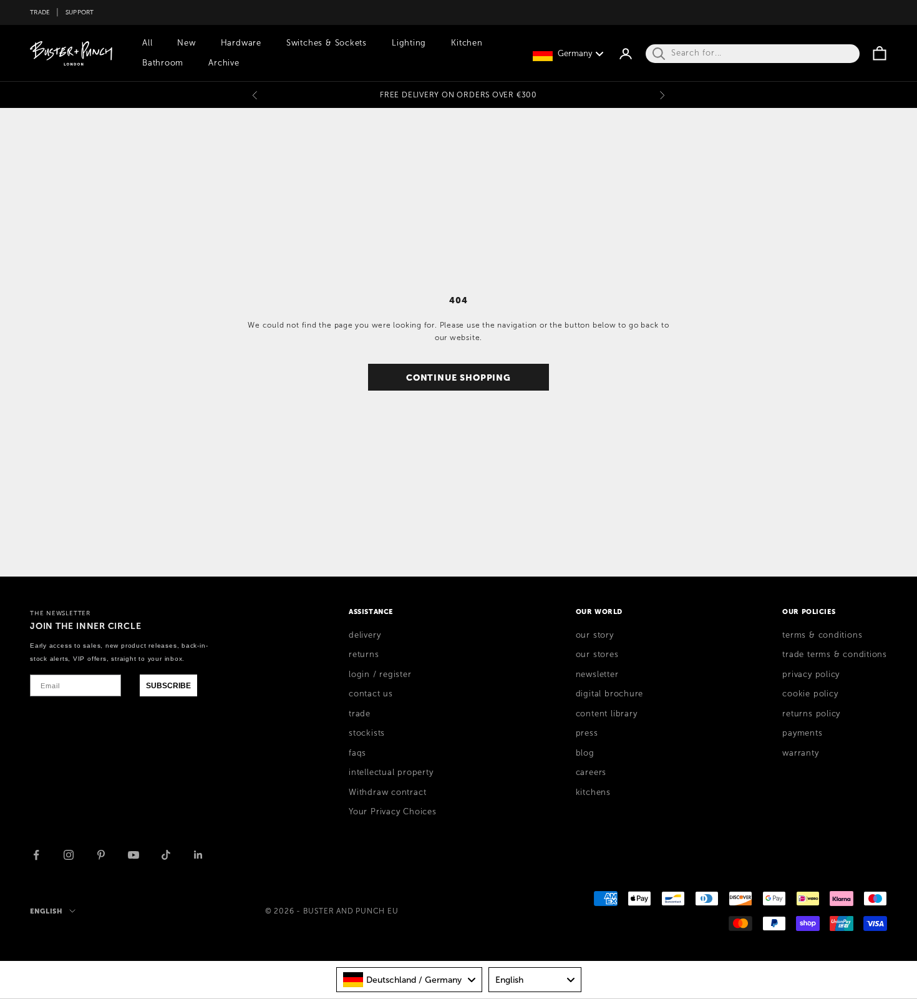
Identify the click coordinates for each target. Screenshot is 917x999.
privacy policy (811, 674)
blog (585, 753)
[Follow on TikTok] (166, 855)
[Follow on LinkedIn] (198, 855)
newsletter (597, 674)
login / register (380, 674)
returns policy (811, 713)
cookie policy (810, 694)
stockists (367, 733)
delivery (365, 635)
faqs (357, 753)
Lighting (409, 43)
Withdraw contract (387, 792)
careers (591, 772)
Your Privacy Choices (393, 811)
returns (364, 654)
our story (595, 635)
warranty (800, 753)
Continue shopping (458, 378)
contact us (371, 694)
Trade (40, 12)
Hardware (241, 43)
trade (360, 713)
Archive (223, 63)
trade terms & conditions (834, 654)
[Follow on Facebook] (36, 855)
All (147, 43)
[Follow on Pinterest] (101, 855)
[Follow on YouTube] (133, 855)
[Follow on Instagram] (68, 855)
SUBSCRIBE (168, 685)
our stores (597, 654)
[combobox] (409, 979)
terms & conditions (822, 635)
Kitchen (466, 43)
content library (607, 713)
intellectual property (391, 772)
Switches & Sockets (326, 43)
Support (80, 12)
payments (802, 733)
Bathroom (162, 63)
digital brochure (609, 694)
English (46, 911)
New (186, 43)
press (587, 733)
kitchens (593, 792)
